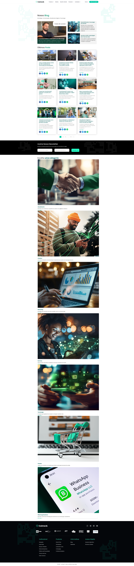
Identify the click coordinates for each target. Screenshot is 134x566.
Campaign (58, 549)
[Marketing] (68, 284)
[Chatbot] (68, 233)
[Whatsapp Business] (68, 490)
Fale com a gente (94, 1)
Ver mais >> (40, 210)
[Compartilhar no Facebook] (40, 73)
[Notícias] (68, 336)
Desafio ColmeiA (63, 1)
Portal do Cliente (89, 544)
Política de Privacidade (44, 551)
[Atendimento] (68, 182)
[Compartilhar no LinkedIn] (45, 73)
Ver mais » (41, 71)
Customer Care (59, 546)
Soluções (41, 542)
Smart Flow (58, 542)
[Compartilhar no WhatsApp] (47, 73)
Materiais (73, 544)
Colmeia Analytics (60, 551)
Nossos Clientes (43, 546)
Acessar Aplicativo (89, 542)
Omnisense (58, 544)
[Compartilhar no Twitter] (42, 73)
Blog (72, 542)
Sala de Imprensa (43, 549)
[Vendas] (68, 438)
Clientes (56, 1)
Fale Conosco (42, 555)
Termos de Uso (42, 553)
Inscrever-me (75, 150)
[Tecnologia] (68, 387)
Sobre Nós (41, 544)
